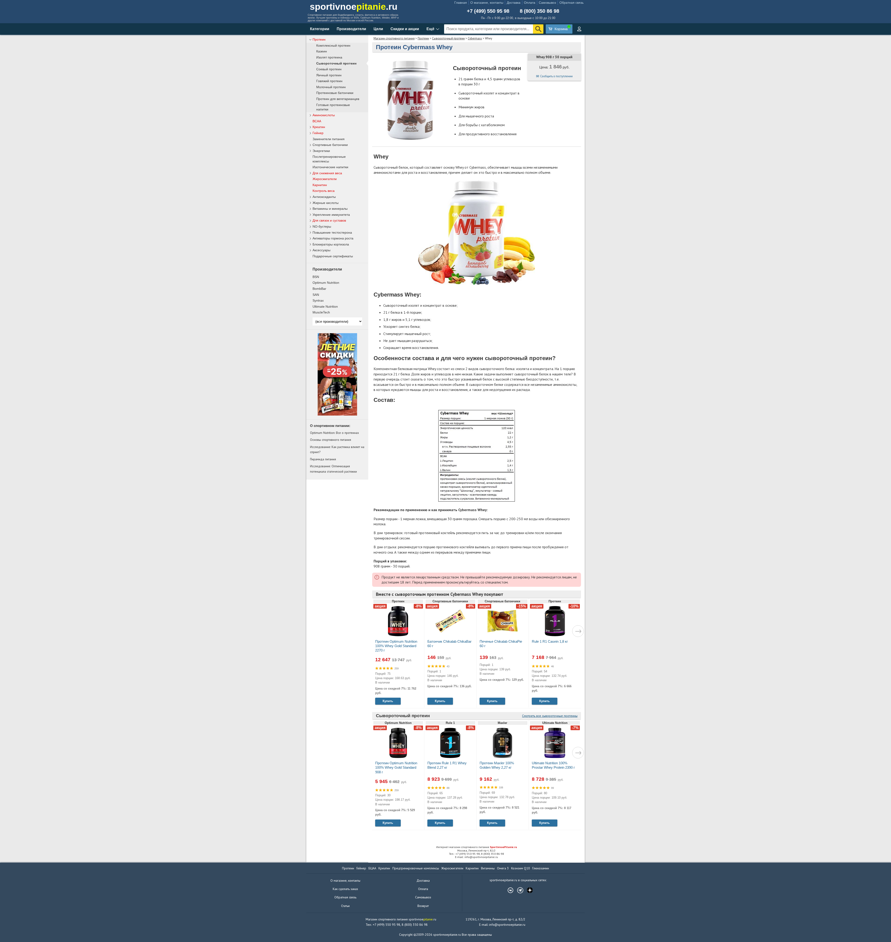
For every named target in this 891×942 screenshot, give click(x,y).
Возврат (423, 906)
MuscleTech (321, 312)
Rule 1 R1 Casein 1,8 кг (550, 641)
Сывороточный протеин (448, 38)
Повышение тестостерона (332, 232)
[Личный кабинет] (579, 29)
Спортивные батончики (330, 145)
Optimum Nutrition (326, 282)
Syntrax (318, 300)
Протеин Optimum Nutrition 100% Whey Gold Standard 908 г (396, 767)
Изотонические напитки (330, 167)
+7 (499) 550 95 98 (488, 11)
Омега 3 (503, 868)
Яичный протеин (329, 75)
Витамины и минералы (330, 208)
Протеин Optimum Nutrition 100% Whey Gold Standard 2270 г (396, 645)
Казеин (321, 51)
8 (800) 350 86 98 (539, 11)
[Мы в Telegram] (518, 890)
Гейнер (318, 133)
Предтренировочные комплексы (415, 868)
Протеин (423, 38)
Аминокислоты (324, 115)
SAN (316, 295)
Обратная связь (571, 2)
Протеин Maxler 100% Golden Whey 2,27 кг (497, 765)
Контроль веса (324, 191)
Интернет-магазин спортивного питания (476, 847)
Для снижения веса (327, 173)
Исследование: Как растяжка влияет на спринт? (337, 449)
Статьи (345, 906)
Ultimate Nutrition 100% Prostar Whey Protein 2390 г (553, 765)
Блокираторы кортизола (331, 244)
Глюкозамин (540, 868)
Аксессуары (321, 250)
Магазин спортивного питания (394, 38)
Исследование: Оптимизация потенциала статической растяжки (333, 468)
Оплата (529, 2)
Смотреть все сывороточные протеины (550, 716)
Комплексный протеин (333, 45)
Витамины (488, 868)
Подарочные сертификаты (333, 256)
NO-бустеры (322, 226)
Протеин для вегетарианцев (337, 99)
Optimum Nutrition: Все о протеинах (334, 433)
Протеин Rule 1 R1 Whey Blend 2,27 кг (447, 765)
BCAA (317, 121)
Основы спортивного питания (330, 440)
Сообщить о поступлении (556, 76)
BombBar (319, 288)
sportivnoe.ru (353, 7)
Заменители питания (329, 139)
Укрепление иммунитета (331, 214)
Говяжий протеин (329, 81)
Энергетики (321, 151)
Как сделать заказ (345, 889)
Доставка (513, 2)
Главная (460, 2)
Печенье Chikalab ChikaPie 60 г (501, 643)
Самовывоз (547, 2)
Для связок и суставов (329, 220)
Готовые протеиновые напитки (333, 107)
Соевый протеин (329, 69)
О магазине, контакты (486, 2)
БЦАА (372, 868)
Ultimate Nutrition (325, 306)
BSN (316, 277)
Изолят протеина (329, 57)
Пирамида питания (323, 459)
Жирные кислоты (326, 203)
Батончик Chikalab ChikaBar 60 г (449, 643)
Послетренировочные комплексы (329, 159)
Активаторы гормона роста (333, 238)
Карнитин (320, 185)
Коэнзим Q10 (520, 868)
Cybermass (475, 38)
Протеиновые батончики (334, 93)
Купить (388, 701)
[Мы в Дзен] (527, 890)
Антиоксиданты (324, 197)
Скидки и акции (405, 29)
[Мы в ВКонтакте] (508, 890)
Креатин (319, 127)
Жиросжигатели (325, 179)
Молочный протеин (331, 87)
